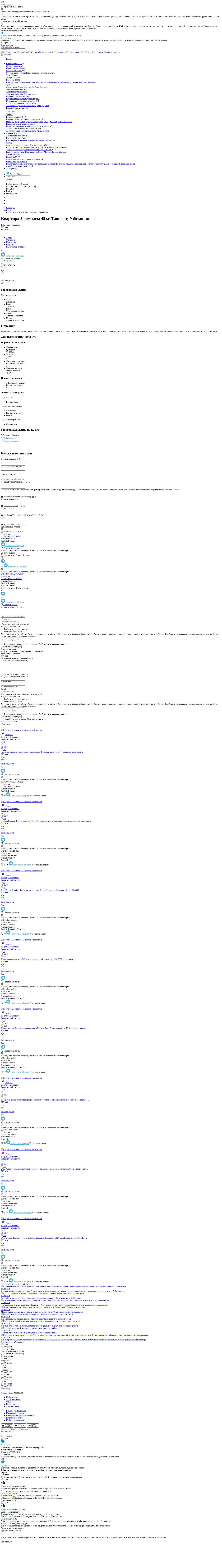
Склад (46, 121)
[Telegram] (3, 562)
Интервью (38, 164)
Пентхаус (10, 82)
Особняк (35, 87)
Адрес (9, 237)
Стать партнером (13, 1399)
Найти (9, 114)
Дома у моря (11, 87)
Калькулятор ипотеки (15, 247)
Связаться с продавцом (11, 647)
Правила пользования (15, 1413)
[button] (7, 54)
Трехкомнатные (89, 82)
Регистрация (11, 193)
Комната (50, 147)
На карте (10, 244)
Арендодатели (43, 105)
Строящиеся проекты (15, 73)
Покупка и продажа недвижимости (71, 164)
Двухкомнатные (75, 82)
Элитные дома (30, 94)
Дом (24, 138)
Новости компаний (14, 164)
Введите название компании (14, 677)
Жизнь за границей (109, 164)
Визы (132, 164)
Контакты (10, 1404)
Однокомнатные (60, 82)
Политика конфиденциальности (20, 1415)
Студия (43, 82)
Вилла (20, 87)
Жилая (9, 210)
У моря (50, 82)
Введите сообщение (10, 626)
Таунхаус (44, 87)
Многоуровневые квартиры (27, 82)
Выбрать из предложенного (16, 629)
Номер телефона (9, 687)
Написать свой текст (13, 632)
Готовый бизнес (65, 121)
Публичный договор (15, 1420)
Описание (10, 240)
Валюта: (9, 186)
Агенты (32, 105)
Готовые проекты (47, 73)
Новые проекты (32, 73)
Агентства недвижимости (17, 105)
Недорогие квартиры (15, 99)
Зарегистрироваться (9, 1493)
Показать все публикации (12, 1342)
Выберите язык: (13, 184)
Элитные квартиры (14, 94)
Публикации (11, 1397)
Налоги (91, 164)
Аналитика (28, 164)
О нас (8, 1402)
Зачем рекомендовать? (10, 1512)
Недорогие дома (32, 99)
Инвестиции (124, 164)
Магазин (53, 121)
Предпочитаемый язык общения (15, 694)
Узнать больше (160, 40)
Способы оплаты (13, 1406)
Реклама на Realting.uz (16, 1411)
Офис (28, 121)
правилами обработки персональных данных (47, 644)
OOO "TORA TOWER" (11, 536)
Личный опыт (49, 164)
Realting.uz (10, 208)
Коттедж (27, 87)
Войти (9, 191)
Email (3, 689)
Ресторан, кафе (12, 121)
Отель (22, 121)
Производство (37, 121)
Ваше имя (6, 682)
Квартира (10, 138)
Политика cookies (14, 1418)
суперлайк (39, 1447)
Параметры (11, 242)
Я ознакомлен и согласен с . (36, 644)
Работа (98, 164)
